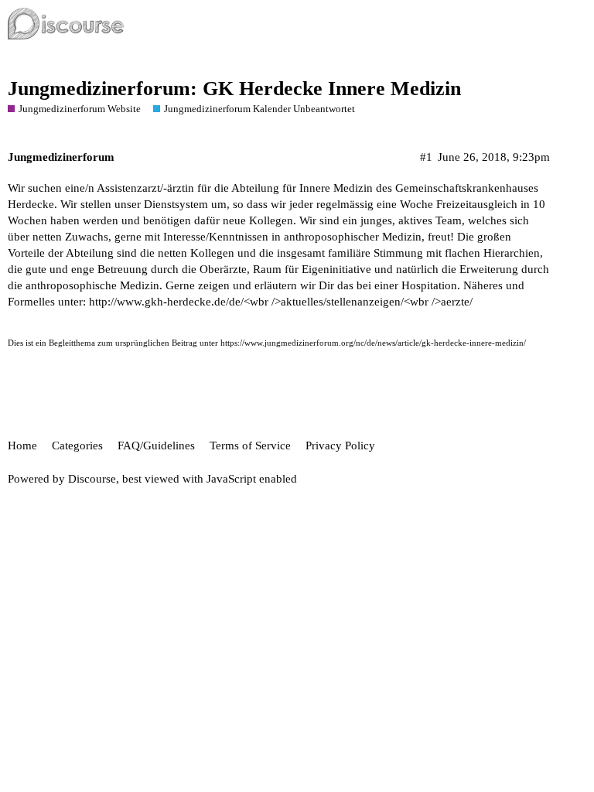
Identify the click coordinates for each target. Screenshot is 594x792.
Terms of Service (250, 445)
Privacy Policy (340, 445)
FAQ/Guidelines (156, 445)
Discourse (92, 479)
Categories (77, 445)
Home (22, 445)
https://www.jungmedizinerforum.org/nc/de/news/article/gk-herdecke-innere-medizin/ (373, 342)
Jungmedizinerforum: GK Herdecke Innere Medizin (234, 88)
